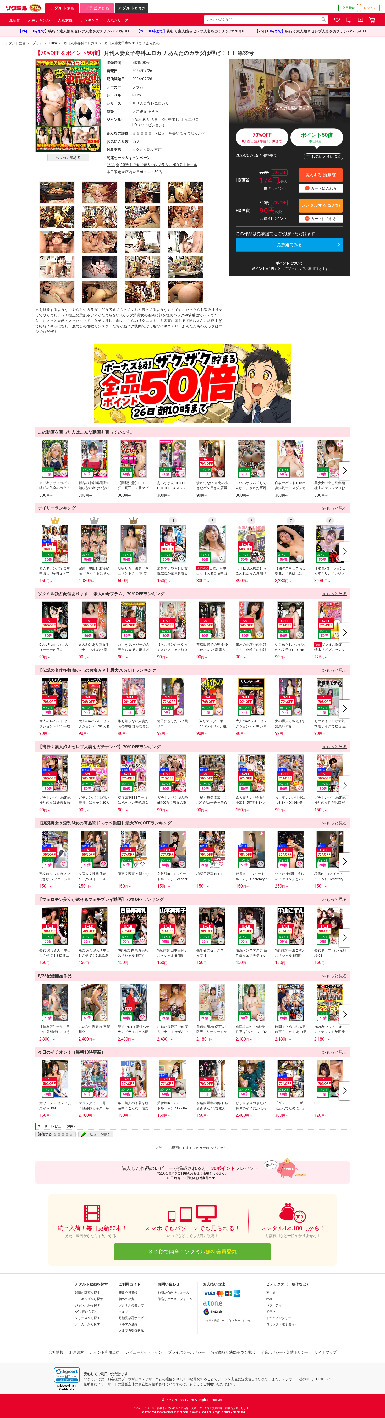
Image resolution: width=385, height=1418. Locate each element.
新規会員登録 (128, 1293)
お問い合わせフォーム (173, 1293)
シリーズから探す (87, 1318)
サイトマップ (326, 1352)
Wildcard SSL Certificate (66, 1387)
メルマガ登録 (128, 1324)
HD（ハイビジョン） (149, 125)
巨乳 (163, 119)
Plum (136, 95)
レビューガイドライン (143, 1352)
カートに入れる (321, 188)
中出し (173, 119)
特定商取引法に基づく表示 (233, 1352)
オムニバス (189, 119)
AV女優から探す (86, 1311)
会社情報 (56, 1352)
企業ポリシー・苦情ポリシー (285, 1352)
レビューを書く (98, 1134)
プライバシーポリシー (186, 1352)
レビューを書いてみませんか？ (179, 133)
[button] (67, 1375)
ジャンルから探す (87, 1305)
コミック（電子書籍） (282, 1324)
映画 (269, 1299)
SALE (136, 119)
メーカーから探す (87, 1324)
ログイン (370, 8)
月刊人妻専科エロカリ (150, 103)
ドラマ (271, 1311)
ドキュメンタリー (278, 1318)
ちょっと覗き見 (68, 157)
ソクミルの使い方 (131, 1305)
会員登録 (348, 8)
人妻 (154, 119)
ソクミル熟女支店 (147, 149)
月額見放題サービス (133, 1318)
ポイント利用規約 (104, 1352)
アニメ (271, 1293)
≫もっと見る (334, 508)
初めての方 (126, 1299)
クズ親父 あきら (145, 111)
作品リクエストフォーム (175, 1299)
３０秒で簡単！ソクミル (192, 1252)
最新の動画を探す (87, 1293)
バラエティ (274, 1305)
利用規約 (76, 1352)
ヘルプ (123, 1311)
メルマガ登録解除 (131, 1330)
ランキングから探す (89, 1299)
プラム (137, 87)
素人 (146, 119)
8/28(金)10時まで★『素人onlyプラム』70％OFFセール (152, 165)
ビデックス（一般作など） (288, 1284)
